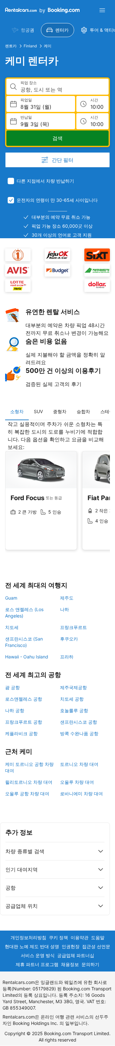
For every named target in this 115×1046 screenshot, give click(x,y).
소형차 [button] (17, 411)
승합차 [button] (83, 411)
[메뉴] (102, 10)
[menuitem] (23, 30)
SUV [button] (38, 411)
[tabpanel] (57, 490)
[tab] (17, 411)
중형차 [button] (59, 411)
